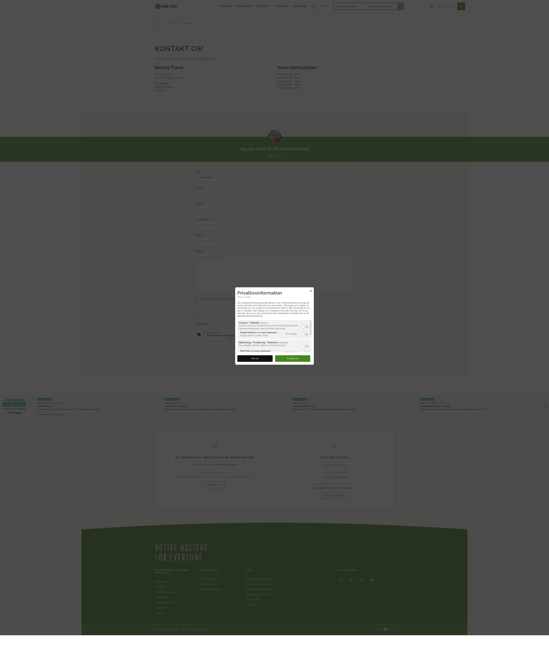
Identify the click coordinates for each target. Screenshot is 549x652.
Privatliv (247, 297)
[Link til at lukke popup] (311, 291)
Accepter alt (292, 358)
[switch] (305, 326)
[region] (274, 336)
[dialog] (274, 326)
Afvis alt (255, 358)
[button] (303, 326)
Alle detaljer (291, 334)
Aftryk (239, 297)
